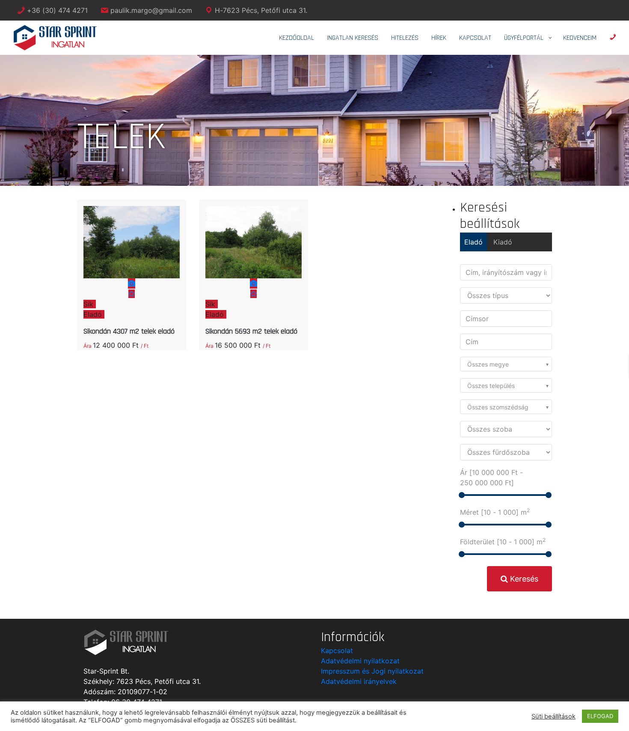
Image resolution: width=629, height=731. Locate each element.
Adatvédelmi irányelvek (359, 681)
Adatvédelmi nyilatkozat (360, 660)
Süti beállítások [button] (553, 716)
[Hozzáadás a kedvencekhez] (131, 293)
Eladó (473, 242)
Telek (197, 165)
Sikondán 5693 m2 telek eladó (251, 331)
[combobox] (506, 364)
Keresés (523, 578)
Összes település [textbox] (491, 385)
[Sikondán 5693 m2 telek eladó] (253, 262)
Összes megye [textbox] (488, 364)
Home (172, 165)
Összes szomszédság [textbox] (497, 407)
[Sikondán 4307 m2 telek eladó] (131, 262)
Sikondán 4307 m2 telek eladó (129, 331)
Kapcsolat (337, 650)
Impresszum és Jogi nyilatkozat (372, 671)
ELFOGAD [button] (600, 716)
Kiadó (502, 242)
